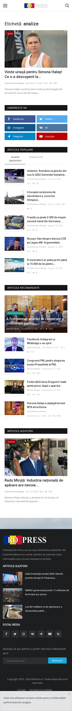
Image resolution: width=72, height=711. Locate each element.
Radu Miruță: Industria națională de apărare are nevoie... (34, 482)
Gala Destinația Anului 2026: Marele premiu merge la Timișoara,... (44, 575)
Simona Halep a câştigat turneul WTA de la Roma (46, 405)
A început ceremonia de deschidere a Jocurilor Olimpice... (41, 196)
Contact (21, 690)
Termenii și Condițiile (40, 690)
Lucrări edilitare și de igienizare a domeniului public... (43, 608)
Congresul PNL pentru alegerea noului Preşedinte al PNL (46, 362)
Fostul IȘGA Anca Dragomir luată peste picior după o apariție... (46, 383)
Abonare (57, 660)
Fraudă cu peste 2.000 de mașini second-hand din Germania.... (46, 219)
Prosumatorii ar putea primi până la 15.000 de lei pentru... (47, 261)
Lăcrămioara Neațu (14, 83)
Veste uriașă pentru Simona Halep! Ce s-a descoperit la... (33, 74)
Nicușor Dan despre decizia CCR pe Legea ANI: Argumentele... (46, 240)
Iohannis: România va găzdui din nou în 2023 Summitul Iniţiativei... (47, 172)
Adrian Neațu (13, 328)
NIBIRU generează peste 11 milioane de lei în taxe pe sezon (47, 592)
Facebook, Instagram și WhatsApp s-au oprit (41, 341)
